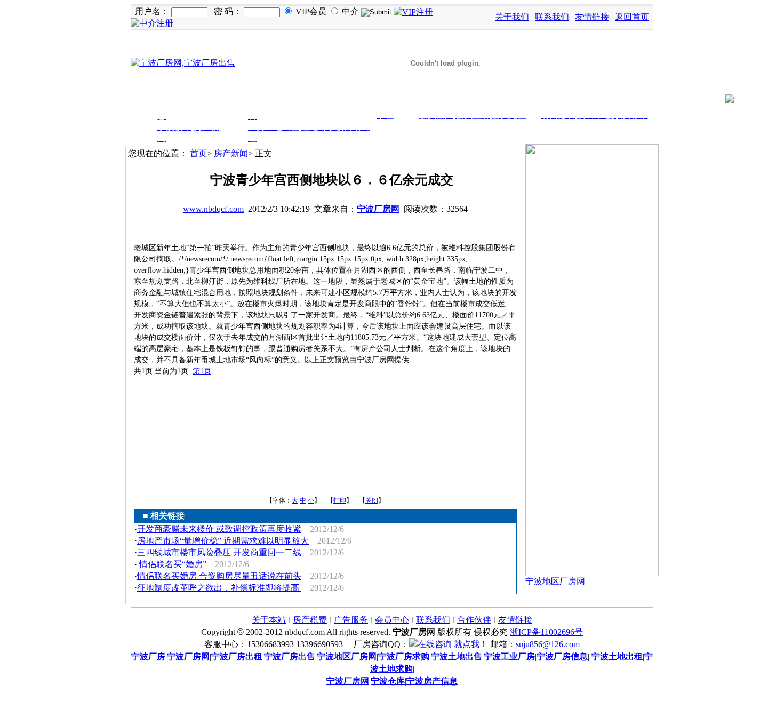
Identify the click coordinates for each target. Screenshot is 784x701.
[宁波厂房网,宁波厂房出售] (183, 62)
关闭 (371, 500)
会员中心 (392, 619)
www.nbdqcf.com (213, 208)
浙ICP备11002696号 (546, 631)
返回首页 (632, 16)
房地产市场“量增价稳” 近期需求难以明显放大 (223, 540)
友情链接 (592, 16)
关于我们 (512, 16)
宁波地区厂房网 (555, 581)
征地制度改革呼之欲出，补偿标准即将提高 (219, 587)
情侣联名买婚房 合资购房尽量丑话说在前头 (219, 575)
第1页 (202, 371)
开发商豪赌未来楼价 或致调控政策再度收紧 (219, 528)
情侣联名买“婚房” (171, 564)
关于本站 (269, 619)
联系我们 (552, 16)
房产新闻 (231, 153)
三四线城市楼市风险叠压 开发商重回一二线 (219, 552)
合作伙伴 (474, 619)
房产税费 (310, 619)
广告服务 (351, 619)
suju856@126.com (548, 644)
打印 (339, 500)
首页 (198, 153)
